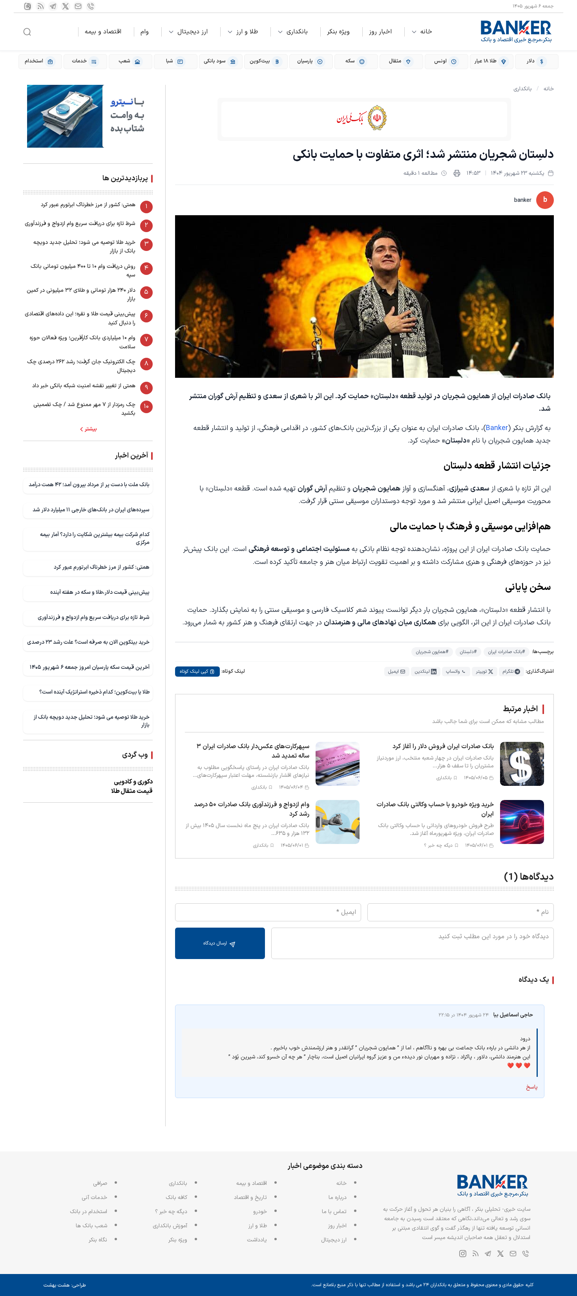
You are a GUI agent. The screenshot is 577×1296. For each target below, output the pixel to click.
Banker (497, 428)
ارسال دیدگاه (215, 943)
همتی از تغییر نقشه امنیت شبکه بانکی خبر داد (83, 386)
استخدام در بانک (88, 1212)
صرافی (100, 1183)
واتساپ (453, 671)
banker (522, 200)
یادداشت (257, 1240)
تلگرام (508, 671)
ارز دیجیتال (192, 32)
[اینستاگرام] (28, 6)
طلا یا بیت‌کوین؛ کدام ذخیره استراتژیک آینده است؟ (94, 692)
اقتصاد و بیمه (103, 32)
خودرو (260, 1212)
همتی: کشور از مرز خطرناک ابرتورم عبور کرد (88, 205)
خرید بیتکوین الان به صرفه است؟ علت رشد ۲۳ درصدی (88, 642)
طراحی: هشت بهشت (65, 1285)
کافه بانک (176, 1197)
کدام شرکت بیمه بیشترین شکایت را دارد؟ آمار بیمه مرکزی (95, 539)
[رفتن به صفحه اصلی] (516, 32)
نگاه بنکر (98, 1240)
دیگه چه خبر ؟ (171, 1212)
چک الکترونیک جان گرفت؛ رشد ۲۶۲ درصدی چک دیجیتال (81, 366)
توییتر (481, 671)
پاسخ (532, 1087)
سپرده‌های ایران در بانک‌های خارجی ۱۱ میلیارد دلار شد (91, 510)
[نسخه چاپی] (457, 173)
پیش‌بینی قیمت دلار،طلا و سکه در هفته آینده (100, 592)
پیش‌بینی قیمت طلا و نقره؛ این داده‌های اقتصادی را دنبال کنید (80, 318)
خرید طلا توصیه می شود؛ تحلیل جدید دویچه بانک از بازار (84, 246)
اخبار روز (380, 32)
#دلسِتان (468, 651)
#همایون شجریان (432, 651)
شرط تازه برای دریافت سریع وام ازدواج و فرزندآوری (80, 224)
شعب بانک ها (91, 1226)
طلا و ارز (247, 32)
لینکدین (422, 671)
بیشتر (91, 429)
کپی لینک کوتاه (194, 671)
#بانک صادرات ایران (506, 651)
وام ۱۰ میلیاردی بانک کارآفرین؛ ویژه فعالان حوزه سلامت (82, 342)
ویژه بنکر (338, 32)
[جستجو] (27, 32)
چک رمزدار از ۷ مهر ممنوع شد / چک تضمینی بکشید (84, 409)
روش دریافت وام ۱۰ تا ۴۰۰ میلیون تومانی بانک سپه (83, 270)
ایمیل (393, 671)
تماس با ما (334, 1212)
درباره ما (338, 1197)
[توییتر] (65, 6)
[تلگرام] (53, 6)
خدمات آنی (94, 1197)
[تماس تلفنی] (90, 6)
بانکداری (297, 32)
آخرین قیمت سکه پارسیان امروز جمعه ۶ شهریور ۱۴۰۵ (90, 667)
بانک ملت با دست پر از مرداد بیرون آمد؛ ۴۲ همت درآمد (89, 485)
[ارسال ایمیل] (78, 6)
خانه (426, 32)
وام (145, 32)
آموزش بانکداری (170, 1226)
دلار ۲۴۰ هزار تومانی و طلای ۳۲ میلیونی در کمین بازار (81, 294)
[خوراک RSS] (40, 6)
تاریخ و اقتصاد (250, 1197)
